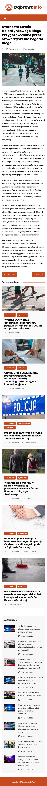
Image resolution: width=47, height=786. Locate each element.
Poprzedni (11, 274)
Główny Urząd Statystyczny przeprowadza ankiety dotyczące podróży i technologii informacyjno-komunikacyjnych (21, 378)
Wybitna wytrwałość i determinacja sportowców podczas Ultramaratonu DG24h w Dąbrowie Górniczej (23, 324)
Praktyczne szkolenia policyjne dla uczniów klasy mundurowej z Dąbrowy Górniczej (23, 435)
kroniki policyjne (24, 424)
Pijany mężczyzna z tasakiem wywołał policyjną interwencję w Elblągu (30, 680)
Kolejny (37, 274)
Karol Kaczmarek (13, 443)
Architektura (22, 533)
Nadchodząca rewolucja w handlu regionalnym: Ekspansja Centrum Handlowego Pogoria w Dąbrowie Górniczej (23, 543)
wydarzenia (22, 315)
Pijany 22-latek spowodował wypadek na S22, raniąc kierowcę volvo (30, 744)
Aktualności (29, 49)
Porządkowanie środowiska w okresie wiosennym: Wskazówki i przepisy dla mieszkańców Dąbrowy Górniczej (23, 596)
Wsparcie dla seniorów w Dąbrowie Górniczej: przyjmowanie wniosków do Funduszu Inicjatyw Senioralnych (21, 488)
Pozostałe (22, 368)
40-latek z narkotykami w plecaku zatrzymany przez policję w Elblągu (29, 629)
